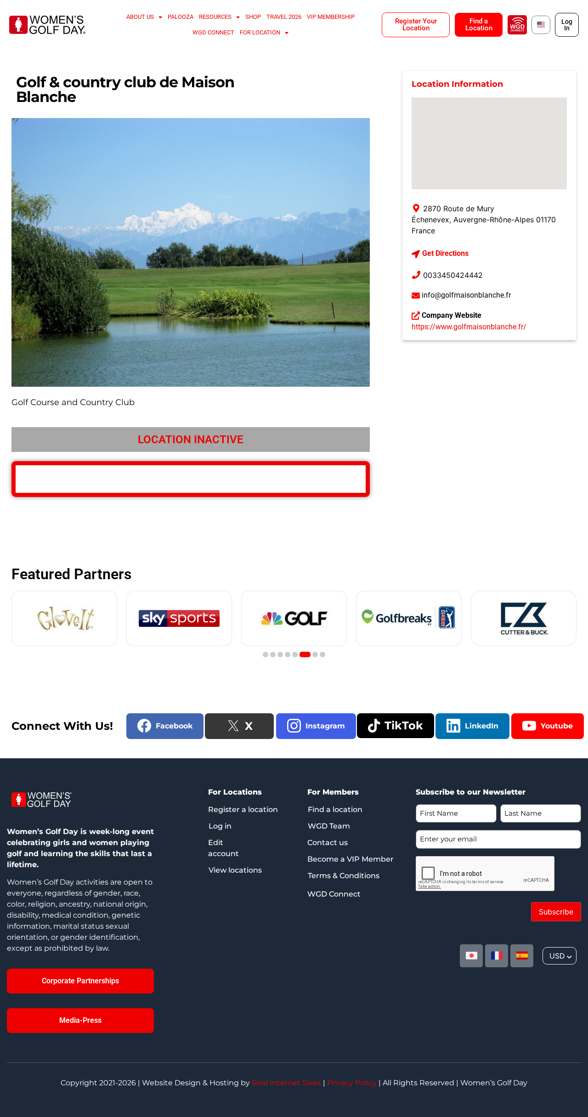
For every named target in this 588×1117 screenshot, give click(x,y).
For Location (260, 32)
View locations (235, 870)
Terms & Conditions (343, 875)
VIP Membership (331, 16)
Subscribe (556, 911)
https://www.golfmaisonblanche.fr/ (469, 326)
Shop (253, 16)
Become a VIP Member (350, 859)
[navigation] (560, 956)
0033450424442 (453, 275)
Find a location (335, 809)
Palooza (180, 16)
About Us (140, 16)
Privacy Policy (352, 1082)
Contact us (327, 842)
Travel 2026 (283, 16)
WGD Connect (213, 32)
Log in (220, 826)
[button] (265, 654)
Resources (215, 16)
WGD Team (329, 826)
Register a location (243, 809)
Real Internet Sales (286, 1082)
